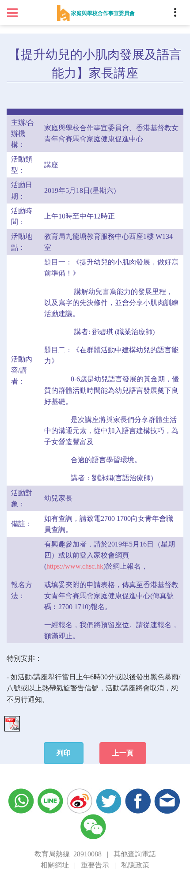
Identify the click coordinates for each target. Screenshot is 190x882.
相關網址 (55, 865)
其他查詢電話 (135, 854)
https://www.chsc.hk (74, 566)
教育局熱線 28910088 (68, 854)
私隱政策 (135, 865)
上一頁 (122, 753)
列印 (64, 753)
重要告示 (95, 865)
